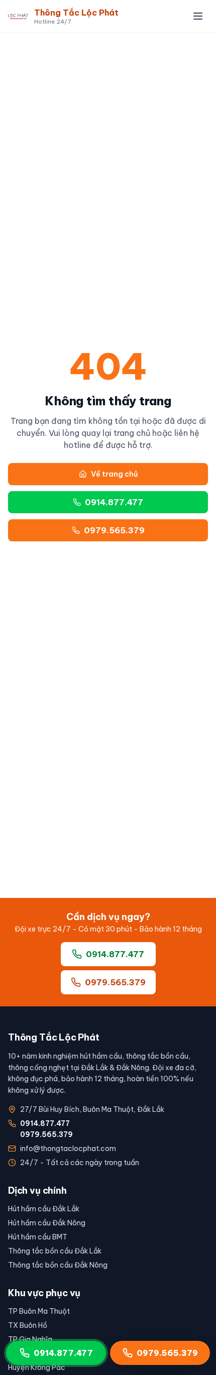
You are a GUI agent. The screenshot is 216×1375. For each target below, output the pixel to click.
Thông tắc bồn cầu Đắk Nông (57, 1265)
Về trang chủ (114, 474)
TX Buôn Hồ (27, 1325)
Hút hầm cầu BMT (37, 1236)
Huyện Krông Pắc (36, 1367)
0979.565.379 (114, 530)
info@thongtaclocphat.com (68, 1148)
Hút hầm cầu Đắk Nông (46, 1222)
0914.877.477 (114, 502)
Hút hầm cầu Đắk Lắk (43, 1208)
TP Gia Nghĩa (30, 1339)
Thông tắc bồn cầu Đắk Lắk (54, 1250)
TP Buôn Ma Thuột (39, 1311)
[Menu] (198, 16)
